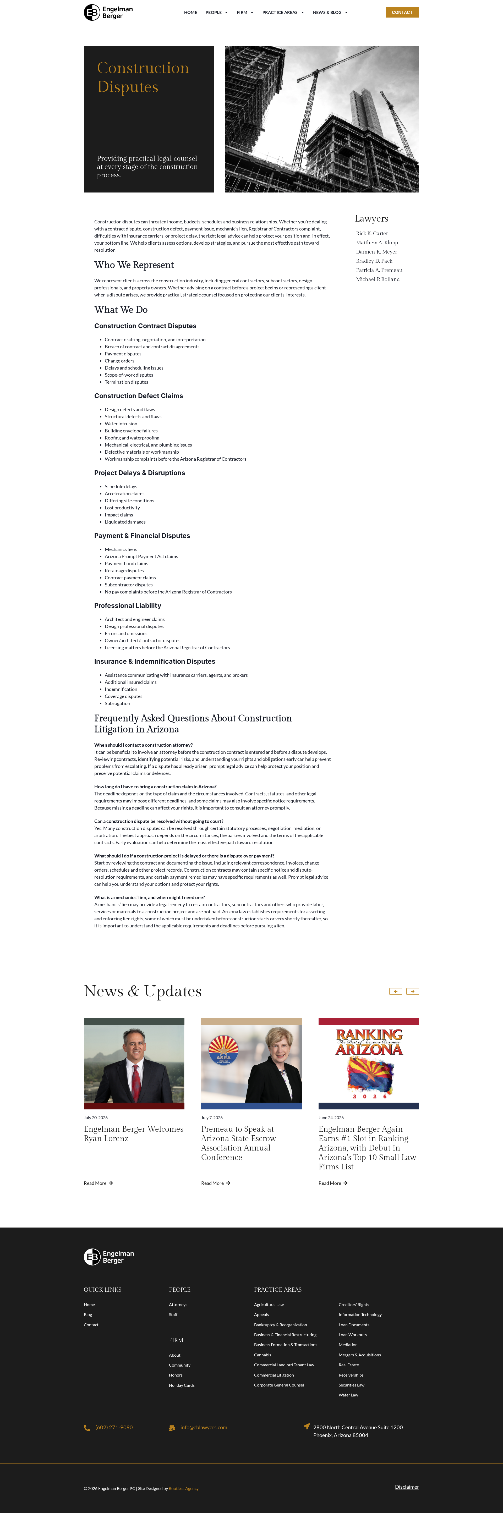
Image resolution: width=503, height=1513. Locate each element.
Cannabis (262, 1354)
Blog (88, 1314)
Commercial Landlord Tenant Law (284, 1364)
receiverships (351, 1374)
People (214, 12)
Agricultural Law (269, 1304)
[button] (395, 991)
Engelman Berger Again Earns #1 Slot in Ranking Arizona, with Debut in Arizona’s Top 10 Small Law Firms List (367, 1148)
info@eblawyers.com (204, 1427)
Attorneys (178, 1304)
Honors (176, 1374)
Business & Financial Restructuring (285, 1334)
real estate (349, 1364)
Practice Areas (280, 12)
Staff (173, 1314)
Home (190, 12)
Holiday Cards (182, 1385)
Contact (91, 1324)
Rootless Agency (184, 1488)
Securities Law (351, 1384)
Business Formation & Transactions (285, 1344)
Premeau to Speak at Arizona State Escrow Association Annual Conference (238, 1143)
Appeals (261, 1314)
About (175, 1354)
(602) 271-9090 (114, 1427)
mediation (348, 1344)
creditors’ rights (354, 1304)
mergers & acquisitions (360, 1354)
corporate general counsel (279, 1384)
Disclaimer (407, 1486)
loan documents (354, 1324)
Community (179, 1364)
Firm (242, 12)
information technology (360, 1314)
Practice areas (278, 1289)
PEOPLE (180, 1289)
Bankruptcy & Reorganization (280, 1324)
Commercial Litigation (274, 1374)
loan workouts (353, 1334)
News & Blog (327, 12)
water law (348, 1394)
